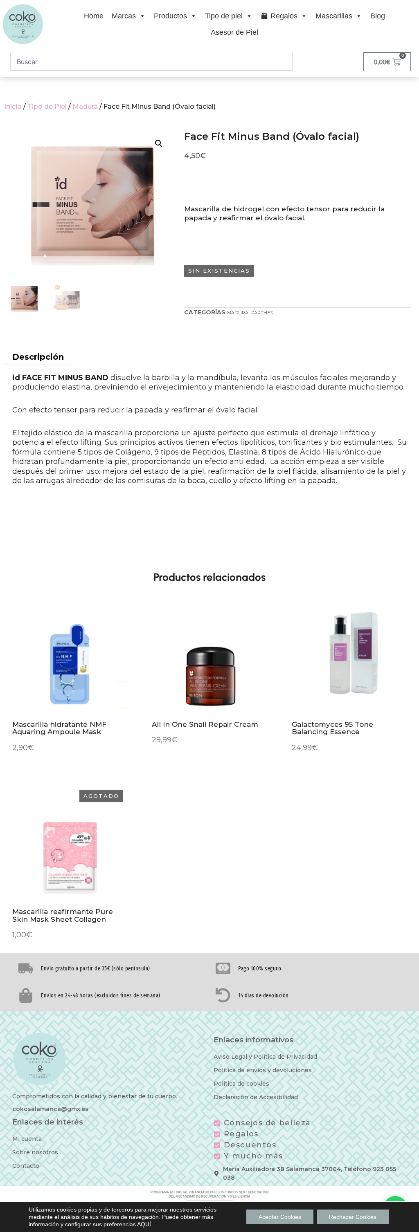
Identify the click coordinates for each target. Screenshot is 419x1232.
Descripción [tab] (38, 357)
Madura (85, 106)
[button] (158, 143)
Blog (377, 16)
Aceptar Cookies (280, 1217)
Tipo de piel (224, 16)
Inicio (13, 106)
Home (94, 16)
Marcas (124, 16)
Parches (262, 313)
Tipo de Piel (47, 106)
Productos (170, 16)
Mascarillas (333, 16)
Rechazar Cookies (352, 1217)
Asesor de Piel (234, 32)
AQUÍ (144, 1224)
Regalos (283, 16)
